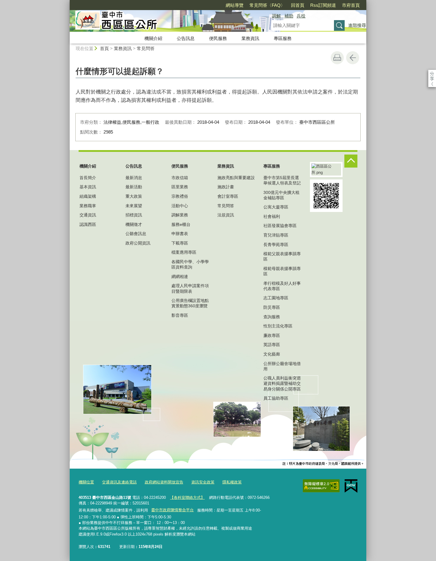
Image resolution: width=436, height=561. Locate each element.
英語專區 (271, 344)
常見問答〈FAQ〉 (267, 5)
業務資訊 (250, 38)
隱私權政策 (232, 482)
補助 (288, 15)
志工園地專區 (275, 297)
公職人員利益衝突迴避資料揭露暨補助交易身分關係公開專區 (282, 383)
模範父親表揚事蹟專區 (282, 256)
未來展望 (133, 205)
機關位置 (86, 482)
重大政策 (133, 196)
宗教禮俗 (179, 196)
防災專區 (271, 307)
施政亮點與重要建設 (236, 177)
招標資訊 (133, 215)
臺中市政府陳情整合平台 (172, 510)
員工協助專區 (275, 398)
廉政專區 (271, 335)
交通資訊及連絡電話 (119, 482)
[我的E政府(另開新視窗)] (351, 486)
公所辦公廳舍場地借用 (282, 366)
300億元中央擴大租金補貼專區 (281, 195)
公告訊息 (186, 38)
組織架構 (87, 196)
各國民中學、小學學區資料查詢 (190, 264)
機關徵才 (133, 224)
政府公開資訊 (137, 243)
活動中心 (179, 205)
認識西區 (87, 224)
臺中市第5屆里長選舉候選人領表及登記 (282, 180)
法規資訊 (225, 215)
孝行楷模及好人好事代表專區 (282, 286)
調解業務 (179, 215)
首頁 (104, 48)
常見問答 (146, 48)
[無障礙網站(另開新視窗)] (321, 485)
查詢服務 (271, 316)
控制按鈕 (350, 161)
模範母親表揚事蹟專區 (282, 271)
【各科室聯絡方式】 (187, 497)
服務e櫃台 (180, 224)
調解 (276, 15)
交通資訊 (87, 215)
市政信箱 (179, 177)
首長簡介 (87, 177)
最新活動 (133, 186)
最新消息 (133, 177)
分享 (432, 73)
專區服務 (283, 38)
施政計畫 (225, 186)
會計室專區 (227, 196)
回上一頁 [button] (352, 57)
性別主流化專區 (277, 326)
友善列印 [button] (337, 57)
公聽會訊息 (135, 233)
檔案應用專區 (183, 252)
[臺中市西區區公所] (163, 21)
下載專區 (179, 243)
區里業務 (179, 186)
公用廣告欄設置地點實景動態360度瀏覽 (190, 303)
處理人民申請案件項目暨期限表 (190, 288)
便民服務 (218, 38)
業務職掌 (87, 205)
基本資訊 (87, 186)
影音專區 (179, 315)
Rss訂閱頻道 (323, 5)
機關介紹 (153, 38)
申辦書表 (179, 233)
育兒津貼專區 (275, 235)
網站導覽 (235, 5)
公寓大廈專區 (275, 207)
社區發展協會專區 (280, 225)
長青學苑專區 (275, 244)
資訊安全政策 (202, 482)
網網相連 (179, 276)
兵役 (301, 15)
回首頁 (297, 5)
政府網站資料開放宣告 (164, 482)
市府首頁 (351, 5)
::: (67, 2)
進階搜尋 (357, 25)
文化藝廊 (271, 354)
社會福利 (271, 216)
